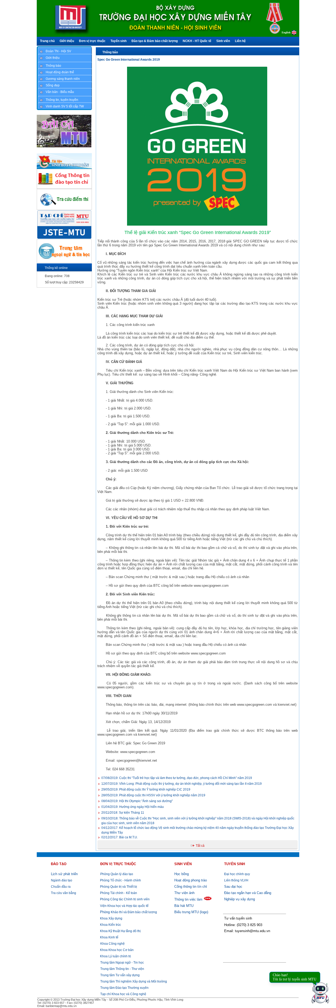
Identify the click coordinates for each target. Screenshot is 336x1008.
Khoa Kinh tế (108, 937)
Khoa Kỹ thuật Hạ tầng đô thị (120, 931)
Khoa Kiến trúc (110, 925)
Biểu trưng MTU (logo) (191, 912)
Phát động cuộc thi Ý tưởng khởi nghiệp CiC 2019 (145, 789)
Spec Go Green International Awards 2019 (128, 59)
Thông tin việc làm (188, 899)
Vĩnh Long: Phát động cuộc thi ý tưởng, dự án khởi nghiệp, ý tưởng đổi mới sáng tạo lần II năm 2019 (181, 784)
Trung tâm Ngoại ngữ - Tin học (122, 962)
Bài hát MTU (183, 906)
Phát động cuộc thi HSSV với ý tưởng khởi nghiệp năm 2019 (153, 795)
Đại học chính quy (237, 874)
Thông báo (110, 52)
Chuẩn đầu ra (61, 887)
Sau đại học (233, 887)
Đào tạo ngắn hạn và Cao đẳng (247, 893)
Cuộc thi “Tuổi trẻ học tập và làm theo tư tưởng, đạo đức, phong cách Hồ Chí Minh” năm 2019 (176, 778)
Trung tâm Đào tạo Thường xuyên (124, 988)
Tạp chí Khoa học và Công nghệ (123, 994)
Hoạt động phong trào (190, 880)
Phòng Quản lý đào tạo (116, 874)
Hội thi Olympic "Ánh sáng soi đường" (137, 801)
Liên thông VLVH (236, 880)
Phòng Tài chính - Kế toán (118, 893)
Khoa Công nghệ (112, 943)
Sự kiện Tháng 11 (122, 812)
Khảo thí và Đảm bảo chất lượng (128, 912)
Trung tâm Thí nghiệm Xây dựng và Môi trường (133, 981)
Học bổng (181, 874)
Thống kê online (56, 268)
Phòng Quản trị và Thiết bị (118, 887)
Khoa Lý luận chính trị (115, 956)
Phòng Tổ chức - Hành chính (120, 880)
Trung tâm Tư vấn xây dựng (120, 975)
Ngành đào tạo (61, 880)
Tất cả (200, 846)
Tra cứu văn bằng (63, 893)
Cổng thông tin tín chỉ (190, 887)
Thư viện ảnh (184, 893)
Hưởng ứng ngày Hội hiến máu (132, 807)
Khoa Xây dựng (110, 918)
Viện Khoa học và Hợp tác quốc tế (124, 906)
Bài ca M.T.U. (119, 837)
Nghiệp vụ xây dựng (239, 899)
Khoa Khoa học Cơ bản (116, 950)
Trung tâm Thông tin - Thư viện (122, 969)
